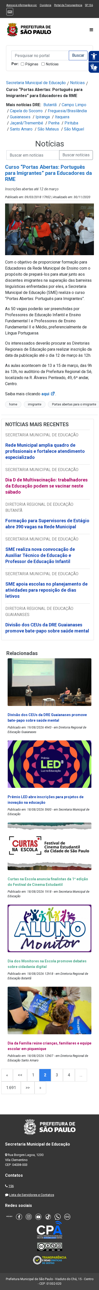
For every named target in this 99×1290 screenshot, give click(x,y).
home (13, 404)
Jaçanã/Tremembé (26, 123)
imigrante (34, 404)
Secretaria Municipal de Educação (36, 82)
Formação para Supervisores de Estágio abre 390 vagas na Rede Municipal (47, 523)
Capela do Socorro (26, 110)
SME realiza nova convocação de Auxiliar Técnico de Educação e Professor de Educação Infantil (40, 555)
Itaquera (62, 117)
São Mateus (48, 129)
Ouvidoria (45, 5)
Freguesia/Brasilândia (67, 110)
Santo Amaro (21, 129)
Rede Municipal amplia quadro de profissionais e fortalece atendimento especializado (45, 451)
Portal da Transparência (68, 5)
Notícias (52, 64)
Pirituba (71, 123)
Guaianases (20, 117)
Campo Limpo (74, 104)
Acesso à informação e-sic (21, 5)
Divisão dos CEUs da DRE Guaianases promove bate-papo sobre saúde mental (47, 627)
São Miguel (74, 129)
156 (11, 1186)
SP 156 (89, 5)
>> (28, 1087)
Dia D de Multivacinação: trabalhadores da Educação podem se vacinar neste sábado (46, 486)
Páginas (31, 64)
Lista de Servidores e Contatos (31, 1195)
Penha (53, 123)
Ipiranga (43, 117)
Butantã (50, 104)
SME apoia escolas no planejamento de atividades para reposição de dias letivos (46, 590)
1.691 (11, 1087)
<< (20, 1075)
